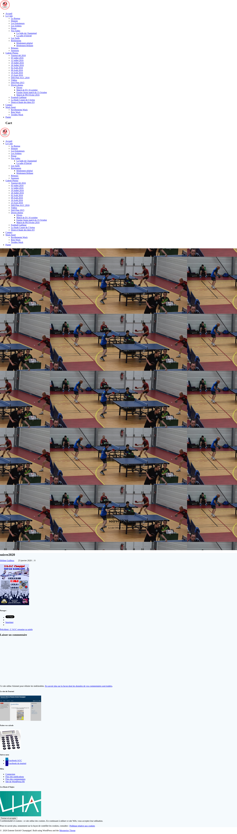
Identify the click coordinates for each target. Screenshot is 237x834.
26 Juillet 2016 (17, 65)
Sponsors (15, 50)
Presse (13, 28)
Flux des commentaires (15, 779)
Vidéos (14, 80)
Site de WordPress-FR (15, 781)
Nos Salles (15, 31)
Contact (8, 105)
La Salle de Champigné (26, 33)
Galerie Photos (11, 53)
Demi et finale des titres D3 (23, 102)
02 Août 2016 (17, 68)
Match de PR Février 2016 (28, 95)
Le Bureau (15, 18)
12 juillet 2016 (17, 60)
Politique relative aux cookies (82, 826)
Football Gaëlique (18, 97)
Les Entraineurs (18, 23)
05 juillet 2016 (17, 58)
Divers (19, 87)
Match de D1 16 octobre (27, 90)
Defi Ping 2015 (17, 82)
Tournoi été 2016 (18, 55)
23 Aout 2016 (17, 75)
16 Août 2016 (17, 73)
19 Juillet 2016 (17, 63)
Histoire (14, 21)
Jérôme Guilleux (7, 560)
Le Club (9, 16)
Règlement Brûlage (24, 45)
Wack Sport (10, 107)
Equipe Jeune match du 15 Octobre (31, 92)
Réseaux (14, 48)
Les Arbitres (16, 26)
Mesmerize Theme (67, 830)
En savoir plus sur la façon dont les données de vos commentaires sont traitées (78, 686)
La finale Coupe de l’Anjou (23, 100)
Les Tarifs (15, 38)
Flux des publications (14, 776)
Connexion (10, 774)
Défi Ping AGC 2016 (20, 77)
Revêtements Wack (19, 110)
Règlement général (24, 43)
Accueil (8, 13)
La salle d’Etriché (24, 36)
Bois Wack (15, 112)
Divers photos (17, 85)
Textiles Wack (17, 114)
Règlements (16, 40)
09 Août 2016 (17, 70)
